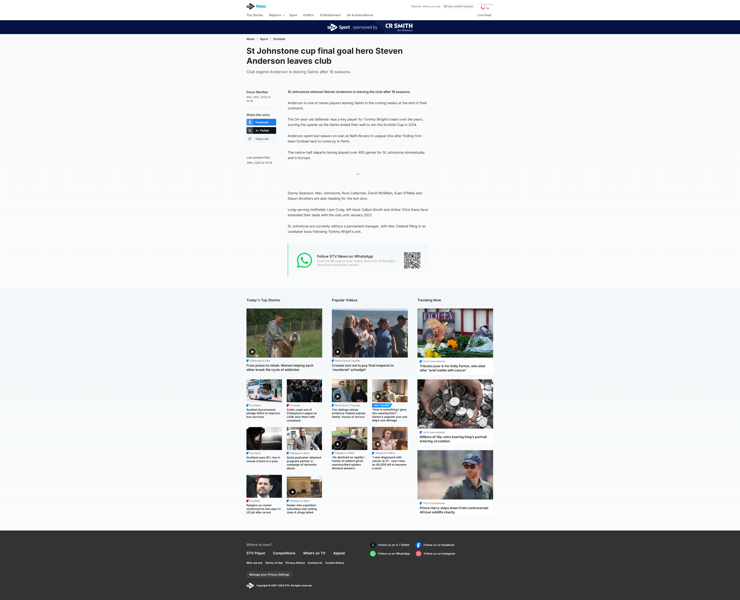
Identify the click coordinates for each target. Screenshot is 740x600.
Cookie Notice (334, 562)
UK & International (360, 15)
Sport (293, 15)
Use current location (460, 6)
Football (279, 39)
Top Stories (254, 15)
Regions (275, 15)
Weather (416, 6)
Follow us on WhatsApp (394, 553)
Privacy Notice (295, 562)
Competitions (284, 553)
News (250, 39)
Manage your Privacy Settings (269, 574)
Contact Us (315, 562)
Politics (308, 15)
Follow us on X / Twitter (394, 544)
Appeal (339, 553)
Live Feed (484, 15)
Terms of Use (274, 562)
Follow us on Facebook (439, 544)
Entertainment (330, 15)
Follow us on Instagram (439, 553)
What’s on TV (314, 553)
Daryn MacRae (257, 92)
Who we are (254, 562)
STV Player (255, 553)
